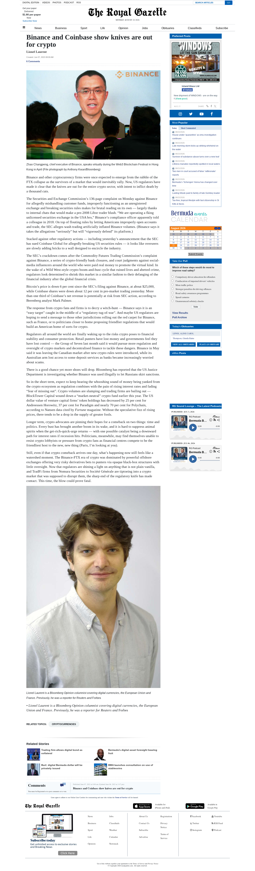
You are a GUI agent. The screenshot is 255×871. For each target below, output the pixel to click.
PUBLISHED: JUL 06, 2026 (183, 443)
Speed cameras (182, 297)
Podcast (217, 830)
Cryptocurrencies (64, 724)
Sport (83, 28)
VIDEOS (46, 2)
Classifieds (195, 28)
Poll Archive (179, 317)
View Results (180, 312)
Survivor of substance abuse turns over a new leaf (195, 156)
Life (102, 28)
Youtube (218, 816)
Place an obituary (209, 344)
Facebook (196, 816)
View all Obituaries (183, 344)
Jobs (145, 28)
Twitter (195, 823)
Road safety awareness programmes (192, 293)
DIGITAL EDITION (31, 2)
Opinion (123, 28)
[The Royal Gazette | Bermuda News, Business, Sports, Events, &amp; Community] (127, 12)
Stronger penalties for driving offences (193, 289)
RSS (78, 2)
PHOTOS (57, 2)
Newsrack (113, 843)
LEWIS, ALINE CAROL (183, 333)
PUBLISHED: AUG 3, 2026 (182, 411)
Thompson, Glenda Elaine (183, 338)
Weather (113, 830)
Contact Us (144, 823)
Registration (166, 816)
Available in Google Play (212, 806)
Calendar (113, 836)
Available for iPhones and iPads (162, 806)
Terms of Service (121, 797)
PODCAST (69, 2)
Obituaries (168, 28)
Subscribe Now (30, 21)
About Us (143, 816)
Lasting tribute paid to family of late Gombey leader (196, 193)
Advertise (143, 836)
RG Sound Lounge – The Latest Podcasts (197, 406)
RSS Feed (218, 823)
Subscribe (222, 28)
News (38, 28)
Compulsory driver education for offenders (195, 276)
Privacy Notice (164, 825)
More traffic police (184, 285)
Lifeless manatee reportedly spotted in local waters (196, 164)
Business (61, 28)
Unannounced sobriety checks (190, 301)
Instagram (197, 830)
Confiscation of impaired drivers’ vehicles (195, 281)
